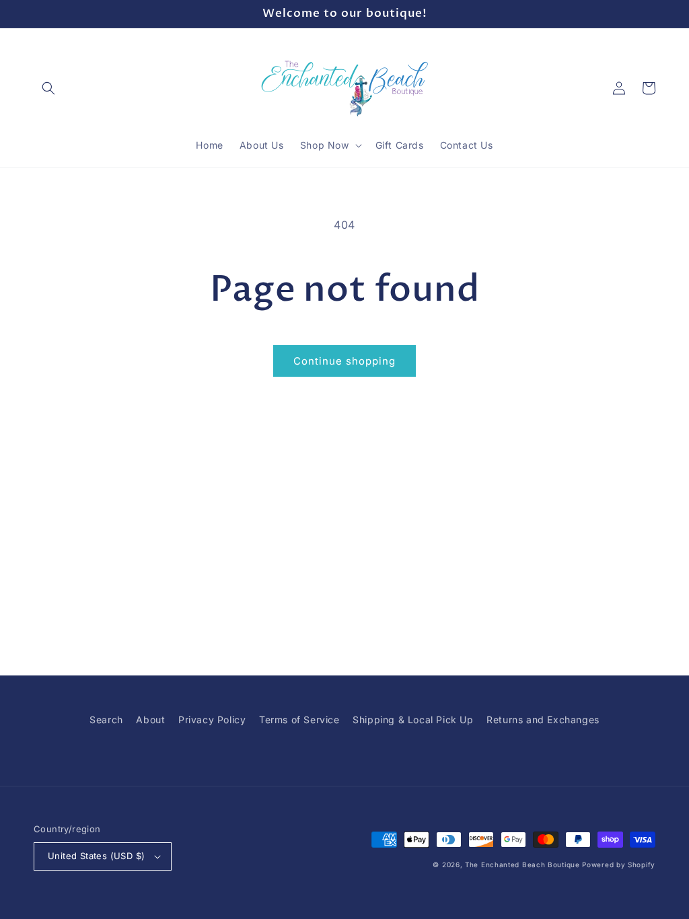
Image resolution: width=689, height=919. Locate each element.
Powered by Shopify (618, 864)
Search (106, 719)
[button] (48, 88)
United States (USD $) (96, 855)
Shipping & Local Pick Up (413, 719)
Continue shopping (344, 361)
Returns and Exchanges (543, 719)
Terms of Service (299, 719)
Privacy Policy (212, 719)
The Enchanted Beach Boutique (522, 864)
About (150, 719)
